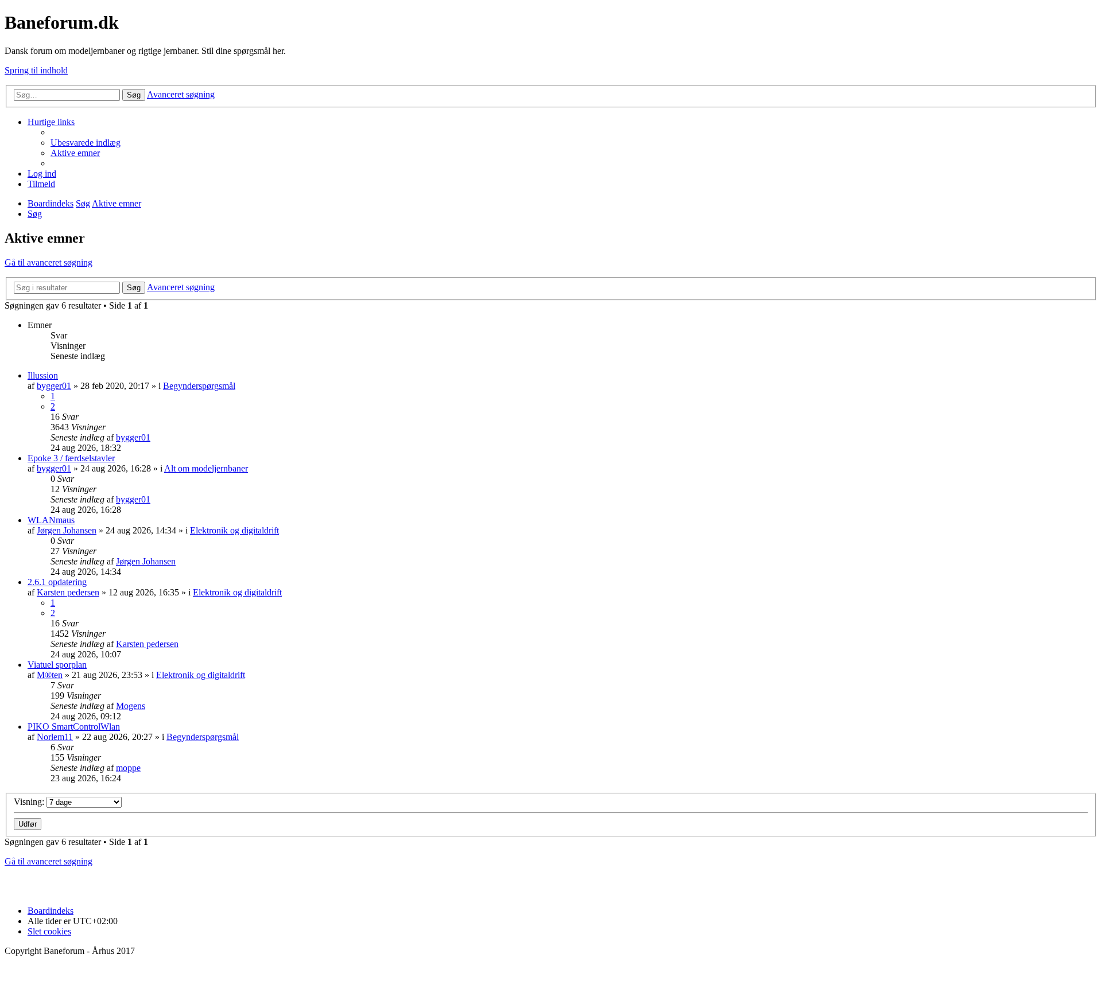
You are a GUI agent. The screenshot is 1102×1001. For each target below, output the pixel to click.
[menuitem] (86, 142)
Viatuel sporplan (57, 664)
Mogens (130, 706)
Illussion (43, 375)
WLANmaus (51, 520)
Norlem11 (55, 737)
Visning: (30, 802)
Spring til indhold (36, 70)
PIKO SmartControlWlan (74, 726)
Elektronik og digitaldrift (234, 530)
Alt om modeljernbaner (206, 468)
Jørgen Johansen (66, 530)
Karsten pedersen (68, 592)
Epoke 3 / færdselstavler (71, 458)
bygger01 (54, 386)
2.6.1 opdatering (57, 582)
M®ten (50, 675)
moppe (128, 768)
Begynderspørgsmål (199, 386)
